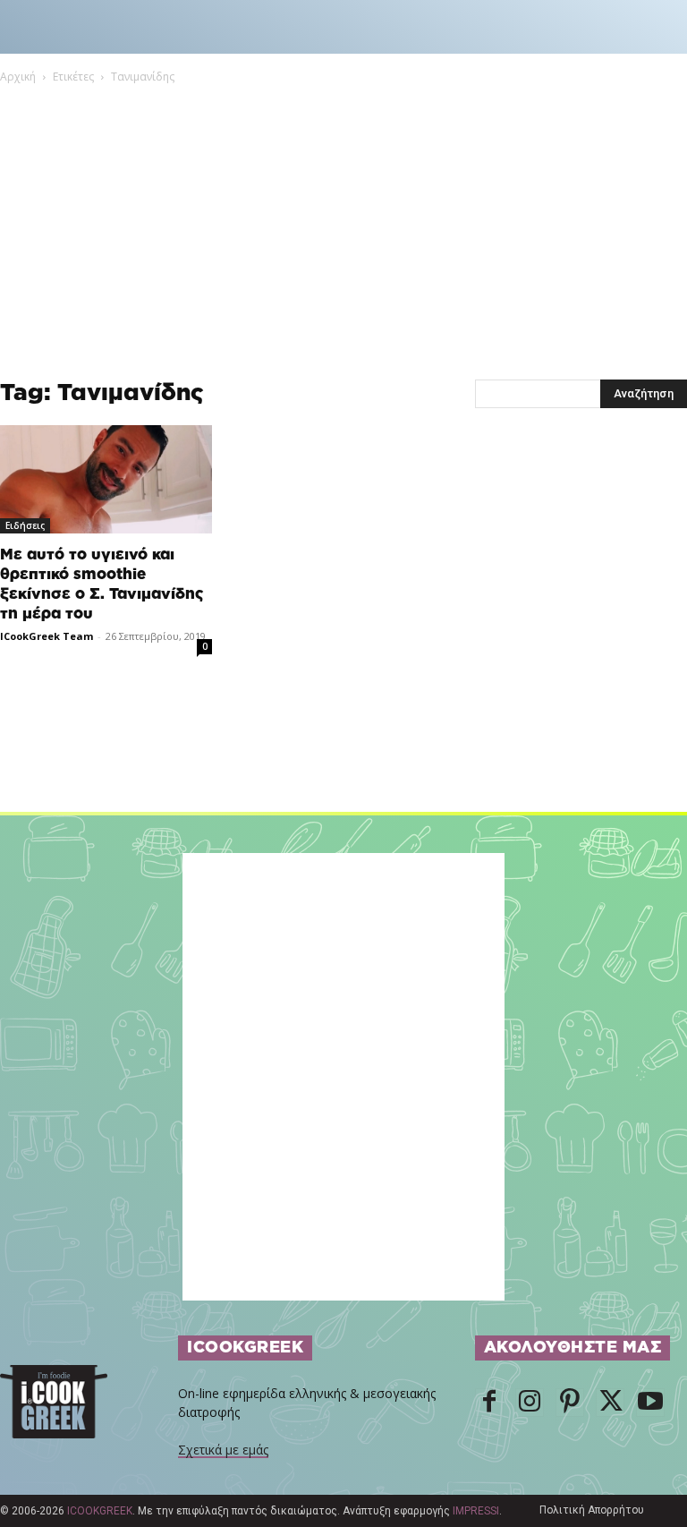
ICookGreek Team (46, 636)
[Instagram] (529, 1402)
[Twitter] (610, 1402)
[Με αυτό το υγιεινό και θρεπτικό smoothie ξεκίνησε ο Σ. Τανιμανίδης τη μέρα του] (106, 479)
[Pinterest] (570, 1402)
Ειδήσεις (25, 525)
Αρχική (18, 76)
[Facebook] (489, 1402)
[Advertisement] (343, 220)
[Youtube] (650, 1402)
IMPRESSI (476, 1511)
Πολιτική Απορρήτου (591, 1510)
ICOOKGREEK (99, 1511)
